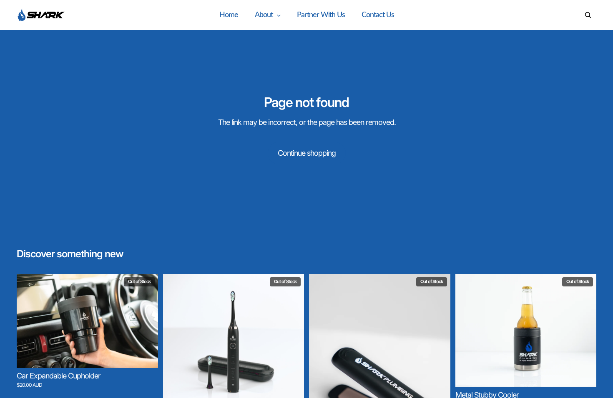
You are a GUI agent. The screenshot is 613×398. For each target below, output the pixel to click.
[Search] (588, 15)
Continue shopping (307, 153)
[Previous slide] (29, 321)
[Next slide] (145, 321)
